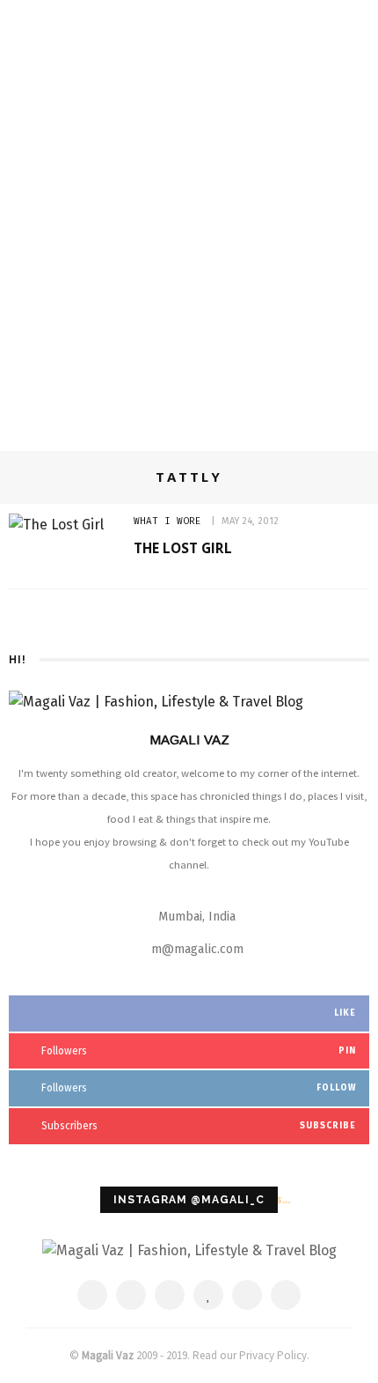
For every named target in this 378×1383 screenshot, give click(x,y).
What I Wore (167, 521)
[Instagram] (247, 1295)
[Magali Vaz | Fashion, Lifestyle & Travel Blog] (189, 1249)
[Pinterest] (170, 1295)
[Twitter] (131, 1295)
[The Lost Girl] (56, 523)
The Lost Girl (183, 548)
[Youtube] (286, 1295)
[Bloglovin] (208, 1295)
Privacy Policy (273, 1355)
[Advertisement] (189, 235)
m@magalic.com (197, 949)
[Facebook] (92, 1295)
